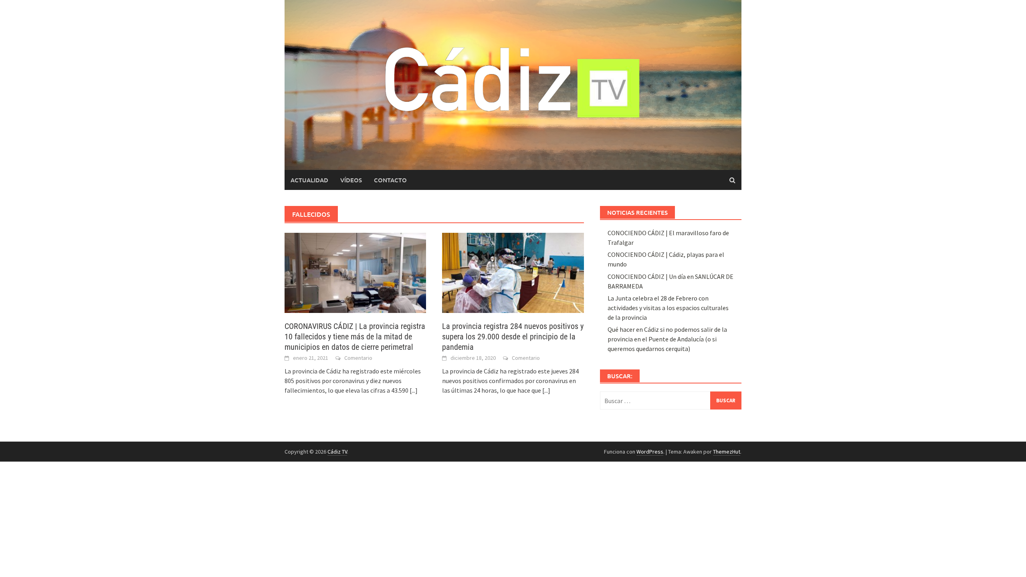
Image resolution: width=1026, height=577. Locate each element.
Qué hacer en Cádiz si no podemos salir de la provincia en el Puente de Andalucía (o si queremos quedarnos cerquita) (667, 339)
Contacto (390, 180)
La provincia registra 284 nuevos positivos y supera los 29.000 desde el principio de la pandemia (513, 336)
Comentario (358, 357)
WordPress (649, 451)
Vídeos (351, 180)
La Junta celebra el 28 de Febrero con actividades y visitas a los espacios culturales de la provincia (668, 307)
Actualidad (309, 180)
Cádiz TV (337, 451)
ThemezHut (726, 451)
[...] (414, 390)
